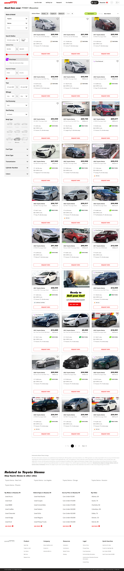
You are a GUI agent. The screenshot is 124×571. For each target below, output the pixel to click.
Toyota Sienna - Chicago (70, 480)
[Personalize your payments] (57, 36)
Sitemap (65, 554)
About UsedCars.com (48, 545)
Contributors (66, 548)
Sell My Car (49, 2)
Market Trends (66, 551)
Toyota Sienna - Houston (99, 480)
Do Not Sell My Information (89, 554)
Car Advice (26, 551)
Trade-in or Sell (27, 548)
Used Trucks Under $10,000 (108, 554)
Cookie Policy (86, 562)
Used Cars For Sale (106, 545)
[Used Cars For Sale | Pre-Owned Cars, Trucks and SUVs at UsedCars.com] (10, 2)
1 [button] (72, 446)
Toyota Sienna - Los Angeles (43, 480)
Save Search (91, 13)
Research (59, 2)
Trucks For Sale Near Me (107, 548)
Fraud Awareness (86, 551)
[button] (84, 447)
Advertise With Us (47, 551)
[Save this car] (57, 19)
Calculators (65, 545)
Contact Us (45, 548)
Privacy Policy (86, 548)
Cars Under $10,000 (106, 551)
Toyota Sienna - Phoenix (12, 485)
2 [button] (75, 446)
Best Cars (26, 554)
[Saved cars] (111, 2)
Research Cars (27, 557)
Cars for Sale (38, 2)
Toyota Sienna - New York (13, 480)
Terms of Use (86, 545)
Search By (26, 545)
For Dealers (69, 2)
